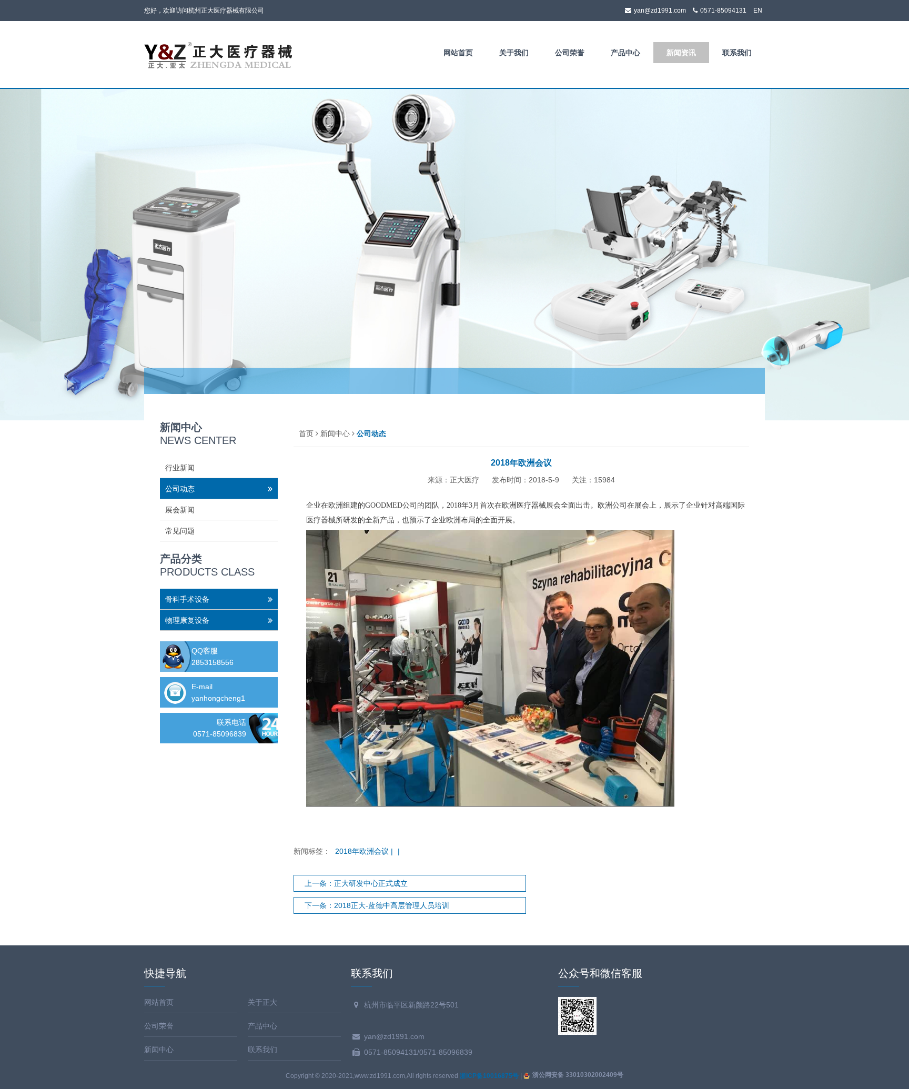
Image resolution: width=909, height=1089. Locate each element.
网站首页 (458, 52)
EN (757, 10)
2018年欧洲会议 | (365, 851)
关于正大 (262, 1002)
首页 (306, 433)
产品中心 (625, 52)
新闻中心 (335, 433)
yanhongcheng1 (218, 698)
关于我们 (514, 52)
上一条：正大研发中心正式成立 (356, 883)
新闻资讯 (681, 52)
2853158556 (212, 662)
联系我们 (737, 52)
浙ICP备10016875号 (489, 1076)
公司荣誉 (569, 52)
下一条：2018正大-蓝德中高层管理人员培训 (377, 905)
